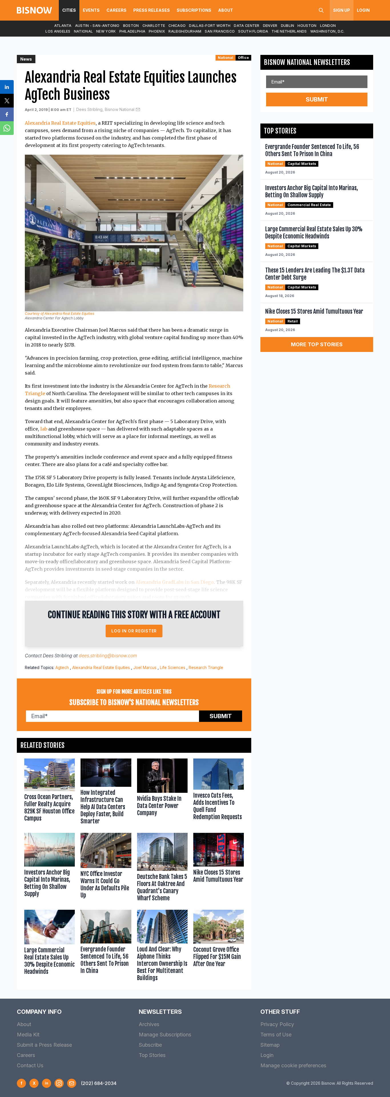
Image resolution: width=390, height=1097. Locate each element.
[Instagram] (59, 1083)
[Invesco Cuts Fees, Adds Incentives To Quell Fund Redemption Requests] (218, 793)
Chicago (177, 25)
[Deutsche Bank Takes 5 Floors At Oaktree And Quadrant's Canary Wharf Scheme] (162, 868)
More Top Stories (317, 344)
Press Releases (151, 10)
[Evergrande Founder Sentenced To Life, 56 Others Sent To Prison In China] (106, 947)
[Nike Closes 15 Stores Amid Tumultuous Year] (218, 868)
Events (91, 10)
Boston (131, 25)
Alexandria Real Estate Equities (60, 123)
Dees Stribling (57, 655)
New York (106, 31)
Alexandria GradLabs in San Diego (175, 582)
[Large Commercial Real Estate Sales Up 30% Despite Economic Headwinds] (49, 947)
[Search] (321, 10)
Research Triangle (206, 667)
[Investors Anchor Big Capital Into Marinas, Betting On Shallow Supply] (49, 868)
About (225, 10)
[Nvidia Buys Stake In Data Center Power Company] (162, 793)
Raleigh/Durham (184, 31)
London (328, 25)
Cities (69, 10)
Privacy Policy (277, 1024)
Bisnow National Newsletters (307, 62)
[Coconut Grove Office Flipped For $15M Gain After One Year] (218, 947)
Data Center (246, 25)
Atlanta (63, 25)
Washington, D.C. (327, 31)
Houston (306, 25)
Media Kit (28, 1035)
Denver (270, 25)
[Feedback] (71, 1083)
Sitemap (270, 1045)
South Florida (253, 31)
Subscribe (150, 1045)
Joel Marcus (144, 667)
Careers (116, 10)
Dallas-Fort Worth (209, 25)
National (83, 31)
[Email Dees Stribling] (138, 109)
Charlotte (153, 25)
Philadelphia (132, 31)
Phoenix (157, 31)
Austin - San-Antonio (97, 25)
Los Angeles (57, 31)
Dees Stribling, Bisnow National (105, 109)
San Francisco (220, 31)
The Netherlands (289, 31)
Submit (221, 716)
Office (243, 57)
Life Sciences (172, 667)
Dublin (287, 25)
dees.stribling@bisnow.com (108, 655)
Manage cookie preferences (293, 1065)
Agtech (62, 667)
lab (43, 429)
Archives (149, 1024)
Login (363, 10)
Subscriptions (194, 10)
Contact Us (30, 1065)
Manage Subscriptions (165, 1035)
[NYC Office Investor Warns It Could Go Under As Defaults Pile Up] (106, 868)
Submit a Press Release (44, 1045)
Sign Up (341, 10)
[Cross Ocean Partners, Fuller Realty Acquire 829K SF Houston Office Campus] (49, 793)
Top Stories (152, 1055)
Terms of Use (276, 1035)
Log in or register (134, 630)
